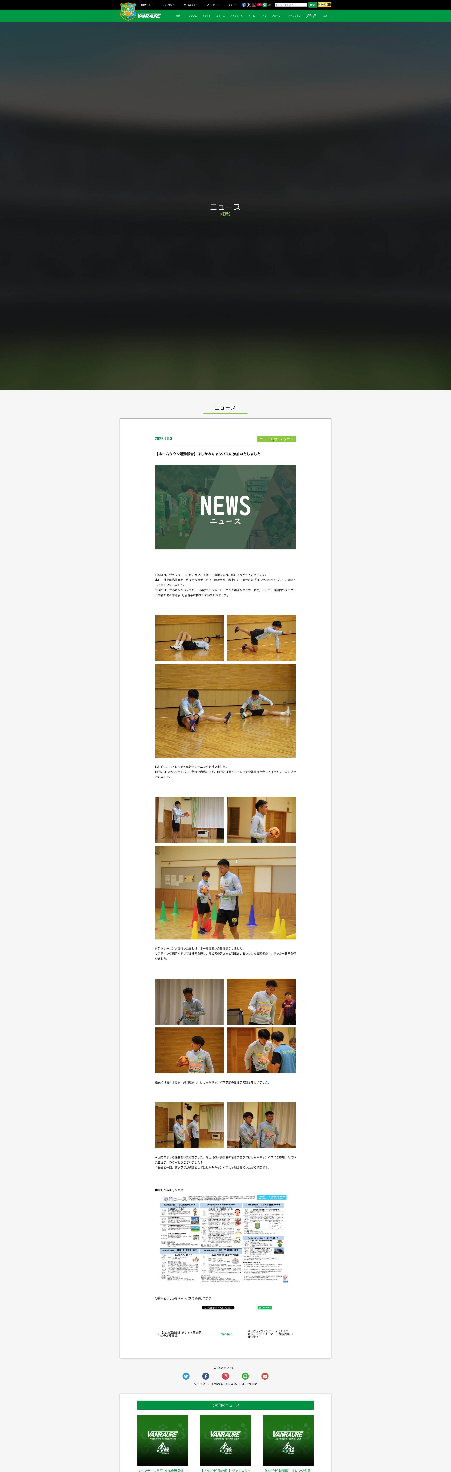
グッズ (231, 5)
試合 (178, 15)
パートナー (212, 5)
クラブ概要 (167, 5)
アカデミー (277, 15)
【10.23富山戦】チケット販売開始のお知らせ (180, 1333)
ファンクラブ (294, 15)
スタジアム (191, 15)
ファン (263, 15)
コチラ (207, 1298)
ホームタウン (190, 5)
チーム (251, 15)
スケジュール (236, 15)
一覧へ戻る (225, 1334)
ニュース (220, 15)
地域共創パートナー (311, 15)
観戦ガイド (146, 5)
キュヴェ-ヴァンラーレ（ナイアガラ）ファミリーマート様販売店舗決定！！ (269, 1334)
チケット (206, 15)
